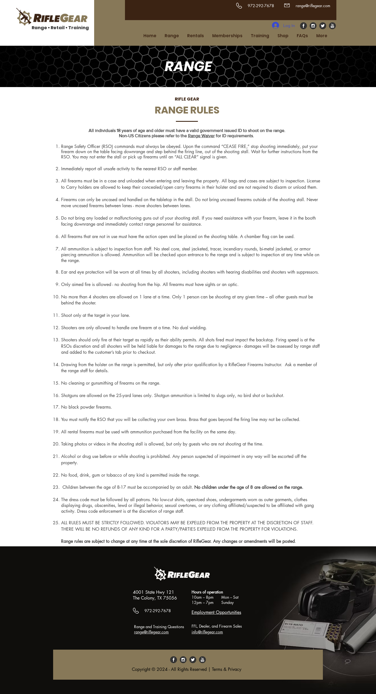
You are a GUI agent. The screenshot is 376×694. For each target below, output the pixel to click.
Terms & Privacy (226, 669)
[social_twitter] (322, 25)
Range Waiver (201, 135)
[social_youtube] (332, 25)
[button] (171, 36)
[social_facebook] (303, 25)
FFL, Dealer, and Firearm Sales (217, 626)
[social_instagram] (313, 25)
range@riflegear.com (313, 5)
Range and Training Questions (159, 626)
